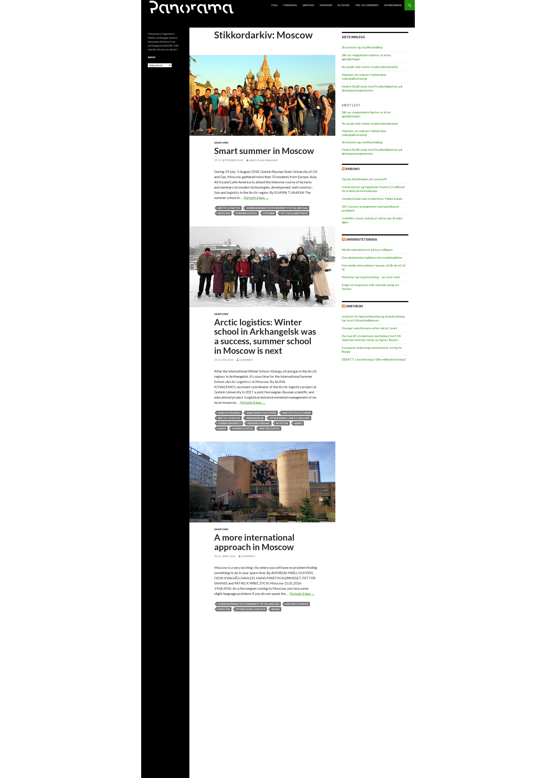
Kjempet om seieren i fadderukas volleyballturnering (364, 76)
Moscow (224, 213)
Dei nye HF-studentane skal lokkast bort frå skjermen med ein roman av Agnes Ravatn (371, 338)
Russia (222, 428)
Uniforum (354, 306)
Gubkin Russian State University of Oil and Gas (277, 208)
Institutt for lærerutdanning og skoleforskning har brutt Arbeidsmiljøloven (373, 318)
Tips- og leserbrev (366, 5)
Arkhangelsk (255, 418)
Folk (274, 5)
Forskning (290, 5)
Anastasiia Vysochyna (261, 412)
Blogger (343, 5)
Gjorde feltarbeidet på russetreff (364, 179)
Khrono (353, 169)
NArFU (298, 423)
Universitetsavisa (361, 239)
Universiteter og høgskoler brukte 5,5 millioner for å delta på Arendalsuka (373, 189)
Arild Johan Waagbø (263, 160)
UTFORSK (269, 213)
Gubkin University (229, 423)
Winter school (269, 428)
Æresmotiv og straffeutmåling (362, 47)
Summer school (246, 213)
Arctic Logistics (229, 208)
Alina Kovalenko (229, 412)
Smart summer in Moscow (264, 151)
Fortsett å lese (256, 197)
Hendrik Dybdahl (258, 423)
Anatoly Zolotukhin (296, 412)
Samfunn (308, 5)
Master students (296, 604)
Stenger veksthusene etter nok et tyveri (369, 328)
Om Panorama (393, 5)
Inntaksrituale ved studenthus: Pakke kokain (372, 198)
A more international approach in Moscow (254, 542)
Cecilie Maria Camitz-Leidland (290, 418)
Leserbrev (246, 359)
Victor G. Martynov (294, 213)
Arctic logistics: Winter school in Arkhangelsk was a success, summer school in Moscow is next (265, 336)
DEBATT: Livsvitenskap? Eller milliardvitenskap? (374, 359)
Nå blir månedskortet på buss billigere (367, 250)
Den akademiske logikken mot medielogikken (372, 257)
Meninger (326, 5)
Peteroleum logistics (250, 609)
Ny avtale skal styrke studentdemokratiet (370, 67)
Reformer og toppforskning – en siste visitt (371, 277)
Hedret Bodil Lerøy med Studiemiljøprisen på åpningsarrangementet (372, 88)
